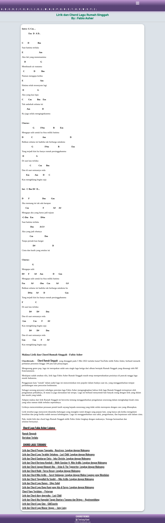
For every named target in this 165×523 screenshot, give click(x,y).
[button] (149, 3)
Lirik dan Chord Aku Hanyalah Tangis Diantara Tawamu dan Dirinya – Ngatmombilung (60, 499)
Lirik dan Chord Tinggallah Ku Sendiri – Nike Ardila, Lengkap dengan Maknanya (58, 479)
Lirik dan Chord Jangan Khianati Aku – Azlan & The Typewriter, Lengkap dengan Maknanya (63, 466)
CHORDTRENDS (82, 516)
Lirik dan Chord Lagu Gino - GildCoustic (40, 503)
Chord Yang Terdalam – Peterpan (37, 491)
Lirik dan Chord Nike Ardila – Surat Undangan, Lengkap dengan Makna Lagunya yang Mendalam (65, 475)
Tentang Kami (83, 519)
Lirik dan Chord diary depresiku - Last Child (41, 495)
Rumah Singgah (29, 433)
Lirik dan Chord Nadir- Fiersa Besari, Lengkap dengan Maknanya (51, 471)
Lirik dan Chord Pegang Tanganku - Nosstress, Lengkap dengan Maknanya (56, 450)
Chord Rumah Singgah (48, 360)
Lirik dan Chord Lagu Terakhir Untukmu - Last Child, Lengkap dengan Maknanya (58, 454)
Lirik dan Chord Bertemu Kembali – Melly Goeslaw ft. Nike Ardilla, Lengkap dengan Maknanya (64, 462)
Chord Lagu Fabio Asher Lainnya (39, 428)
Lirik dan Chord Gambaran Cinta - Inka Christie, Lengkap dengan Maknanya (56, 458)
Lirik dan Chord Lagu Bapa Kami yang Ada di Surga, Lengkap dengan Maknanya (58, 487)
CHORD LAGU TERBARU (34, 444)
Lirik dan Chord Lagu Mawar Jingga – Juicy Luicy (44, 508)
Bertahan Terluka (30, 437)
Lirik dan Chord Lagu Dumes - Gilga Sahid (41, 483)
